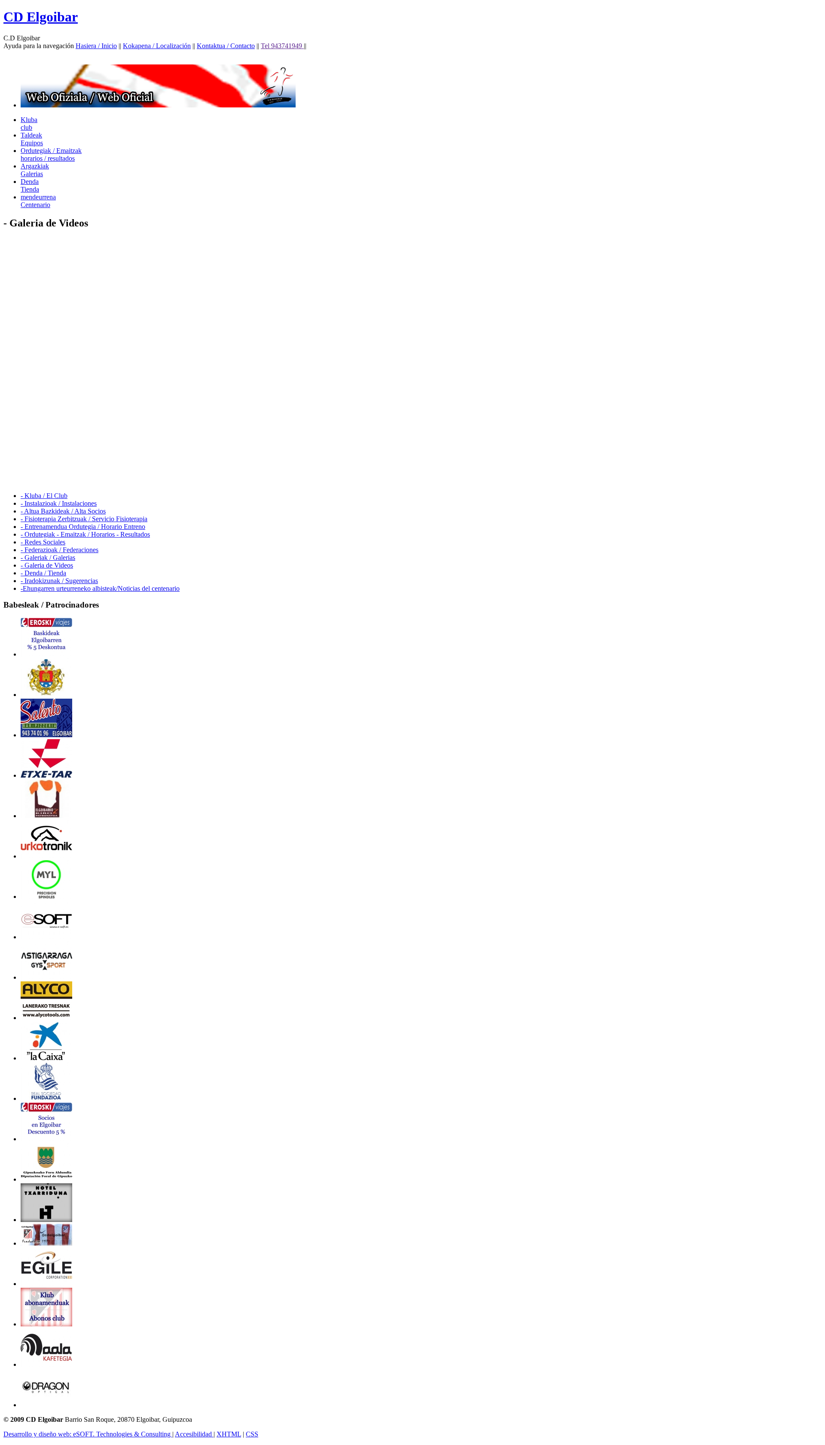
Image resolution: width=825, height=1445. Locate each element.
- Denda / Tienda (43, 573)
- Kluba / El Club (44, 495)
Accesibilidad (194, 1434)
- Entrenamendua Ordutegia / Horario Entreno (83, 526)
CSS (252, 1434)
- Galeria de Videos (47, 565)
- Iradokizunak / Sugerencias (59, 580)
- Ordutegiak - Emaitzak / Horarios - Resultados (85, 534)
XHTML (229, 1434)
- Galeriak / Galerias (48, 557)
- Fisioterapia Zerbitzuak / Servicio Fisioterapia (84, 518)
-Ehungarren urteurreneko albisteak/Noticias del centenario (100, 588)
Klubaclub (29, 123)
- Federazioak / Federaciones (59, 549)
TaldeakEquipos (32, 139)
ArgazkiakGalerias (35, 169)
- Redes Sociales (43, 542)
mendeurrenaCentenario (38, 200)
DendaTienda (30, 185)
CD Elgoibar (40, 16)
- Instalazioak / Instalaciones (59, 503)
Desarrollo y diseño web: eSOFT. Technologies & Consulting (87, 1434)
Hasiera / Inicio (96, 45)
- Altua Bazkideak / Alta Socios (63, 511)
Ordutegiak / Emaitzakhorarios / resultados (51, 154)
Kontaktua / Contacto (226, 45)
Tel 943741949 (282, 45)
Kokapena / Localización (157, 45)
